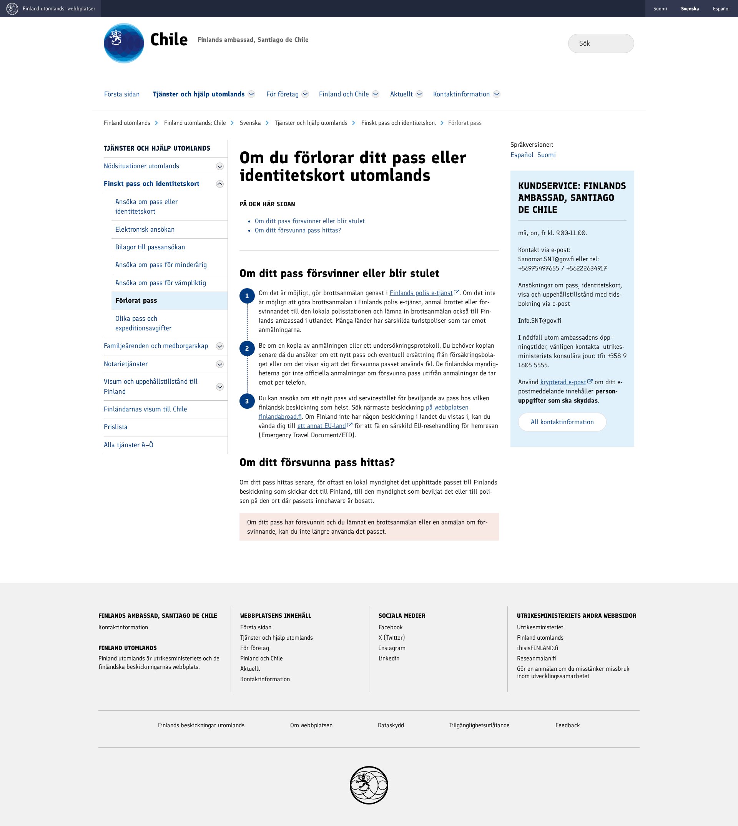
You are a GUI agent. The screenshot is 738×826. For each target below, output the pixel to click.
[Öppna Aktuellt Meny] (420, 94)
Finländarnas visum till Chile (145, 409)
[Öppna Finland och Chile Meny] (375, 94)
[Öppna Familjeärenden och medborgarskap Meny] (220, 346)
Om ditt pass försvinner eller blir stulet (310, 221)
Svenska (249, 122)
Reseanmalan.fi (536, 658)
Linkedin (389, 658)
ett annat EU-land (322, 426)
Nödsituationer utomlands (141, 166)
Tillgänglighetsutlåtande (479, 725)
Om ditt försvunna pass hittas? (298, 230)
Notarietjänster (126, 364)
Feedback (567, 725)
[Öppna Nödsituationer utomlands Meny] (220, 166)
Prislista (116, 427)
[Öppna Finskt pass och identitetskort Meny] (220, 184)
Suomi (660, 9)
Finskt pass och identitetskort (398, 122)
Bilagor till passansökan (150, 247)
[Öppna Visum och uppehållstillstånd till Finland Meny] (220, 387)
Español (721, 9)
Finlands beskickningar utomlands (201, 725)
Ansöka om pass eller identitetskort (146, 206)
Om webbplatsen (311, 725)
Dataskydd (391, 725)
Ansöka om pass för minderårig (161, 264)
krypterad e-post (563, 382)
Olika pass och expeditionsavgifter (143, 323)
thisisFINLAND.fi (537, 648)
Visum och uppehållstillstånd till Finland (151, 386)
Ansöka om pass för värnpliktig (160, 283)
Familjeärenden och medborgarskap (156, 346)
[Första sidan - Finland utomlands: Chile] (124, 42)
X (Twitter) (392, 637)
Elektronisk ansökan (145, 229)
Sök (622, 43)
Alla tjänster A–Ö (128, 445)
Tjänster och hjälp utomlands (310, 122)
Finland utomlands (127, 122)
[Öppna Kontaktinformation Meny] (496, 94)
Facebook (391, 627)
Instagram (392, 648)
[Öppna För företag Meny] (305, 94)
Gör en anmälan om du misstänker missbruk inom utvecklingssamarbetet (573, 672)
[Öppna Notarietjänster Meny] (220, 364)
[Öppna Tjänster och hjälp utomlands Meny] (251, 94)
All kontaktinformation (562, 422)
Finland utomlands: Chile (194, 122)
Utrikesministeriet (540, 627)
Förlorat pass (136, 300)
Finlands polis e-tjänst (421, 293)
